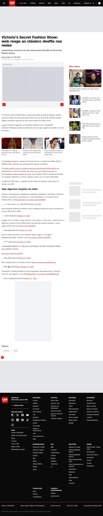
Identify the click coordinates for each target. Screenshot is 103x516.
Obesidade (90, 466)
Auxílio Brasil (73, 412)
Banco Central (91, 406)
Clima (70, 406)
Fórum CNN (15, 444)
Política (33, 3)
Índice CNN (54, 401)
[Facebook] (22, 415)
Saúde (35, 423)
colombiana (10, 161)
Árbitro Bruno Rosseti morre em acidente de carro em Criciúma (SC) (91, 126)
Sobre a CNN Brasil (8, 506)
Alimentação (91, 452)
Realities (53, 461)
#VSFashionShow (19, 200)
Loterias (89, 417)
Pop (34, 415)
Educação (72, 401)
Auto (34, 433)
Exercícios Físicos (92, 455)
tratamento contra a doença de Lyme (18, 174)
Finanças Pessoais (93, 415)
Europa (35, 455)
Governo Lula (55, 403)
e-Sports (71, 483)
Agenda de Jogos (74, 447)
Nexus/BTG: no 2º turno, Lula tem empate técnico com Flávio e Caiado (91, 100)
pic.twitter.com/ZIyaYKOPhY (40, 237)
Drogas (89, 463)
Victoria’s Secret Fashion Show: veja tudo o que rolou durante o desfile (32, 152)
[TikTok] (27, 420)
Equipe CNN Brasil (17, 433)
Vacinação (90, 457)
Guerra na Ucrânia (39, 447)
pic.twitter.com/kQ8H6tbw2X (48, 274)
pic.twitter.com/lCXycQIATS (12, 253)
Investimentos (91, 403)
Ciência (35, 494)
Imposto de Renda (93, 412)
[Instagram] (12, 420)
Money (41, 3)
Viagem (53, 493)
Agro (56, 3)
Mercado (90, 401)
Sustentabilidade (92, 420)
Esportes (77, 3)
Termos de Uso (55, 506)
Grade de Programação (19, 435)
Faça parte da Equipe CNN (92, 506)
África (35, 461)
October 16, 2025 (34, 204)
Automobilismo (73, 478)
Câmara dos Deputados (55, 407)
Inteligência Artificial (39, 420)
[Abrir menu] (4, 3)
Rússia (35, 467)
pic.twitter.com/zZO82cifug (46, 262)
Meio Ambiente (74, 409)
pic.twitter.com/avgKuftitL (26, 226)
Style (34, 439)
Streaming (54, 464)
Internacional (37, 412)
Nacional (35, 406)
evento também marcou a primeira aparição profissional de (29, 168)
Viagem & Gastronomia (37, 430)
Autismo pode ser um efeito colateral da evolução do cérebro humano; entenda (91, 139)
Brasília (71, 423)
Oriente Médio (37, 464)
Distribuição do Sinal (18, 449)
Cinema (53, 455)
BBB (52, 447)
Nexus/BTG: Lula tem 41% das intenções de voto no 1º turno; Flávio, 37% (91, 113)
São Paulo (72, 415)
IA (69, 3)
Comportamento (38, 436)
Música (53, 458)
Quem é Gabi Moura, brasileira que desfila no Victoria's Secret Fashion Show (53, 152)
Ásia (34, 458)
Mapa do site (15, 447)
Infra (63, 3)
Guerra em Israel (38, 450)
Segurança (72, 403)
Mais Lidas (74, 66)
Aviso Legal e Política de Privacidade (32, 506)
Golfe (70, 480)
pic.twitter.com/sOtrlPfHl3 (36, 200)
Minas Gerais (73, 420)
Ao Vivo (35, 401)
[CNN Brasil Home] (12, 3)
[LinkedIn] (17, 420)
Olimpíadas (72, 469)
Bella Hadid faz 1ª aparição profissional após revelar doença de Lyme (11, 152)
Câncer (89, 460)
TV (52, 467)
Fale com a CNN (72, 506)
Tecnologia (36, 426)
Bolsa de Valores (92, 409)
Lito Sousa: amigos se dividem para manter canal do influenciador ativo (84, 90)
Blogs (13, 438)
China (35, 470)
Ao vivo (24, 3)
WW (49, 3)
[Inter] (12, 415)
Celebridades (55, 453)
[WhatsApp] (12, 425)
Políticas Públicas (56, 419)
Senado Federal (56, 411)
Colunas (13, 441)
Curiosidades (37, 497)
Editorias (36, 398)
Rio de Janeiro (73, 417)
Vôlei (70, 475)
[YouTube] (27, 415)
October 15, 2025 (23, 216)
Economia (36, 409)
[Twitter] (17, 415)
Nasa (34, 491)
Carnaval (54, 450)
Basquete (72, 472)
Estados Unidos (38, 453)
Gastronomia (55, 496)
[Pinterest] (22, 420)
